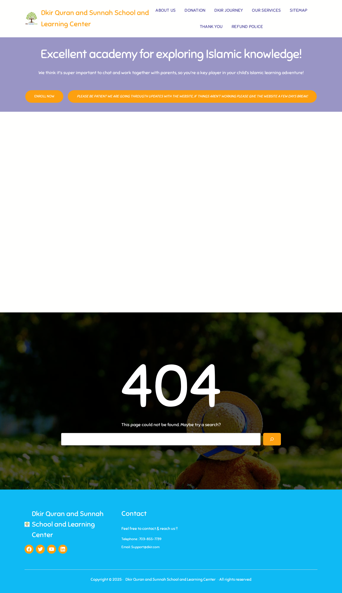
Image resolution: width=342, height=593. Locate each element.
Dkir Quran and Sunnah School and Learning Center (68, 524)
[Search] (272, 439)
